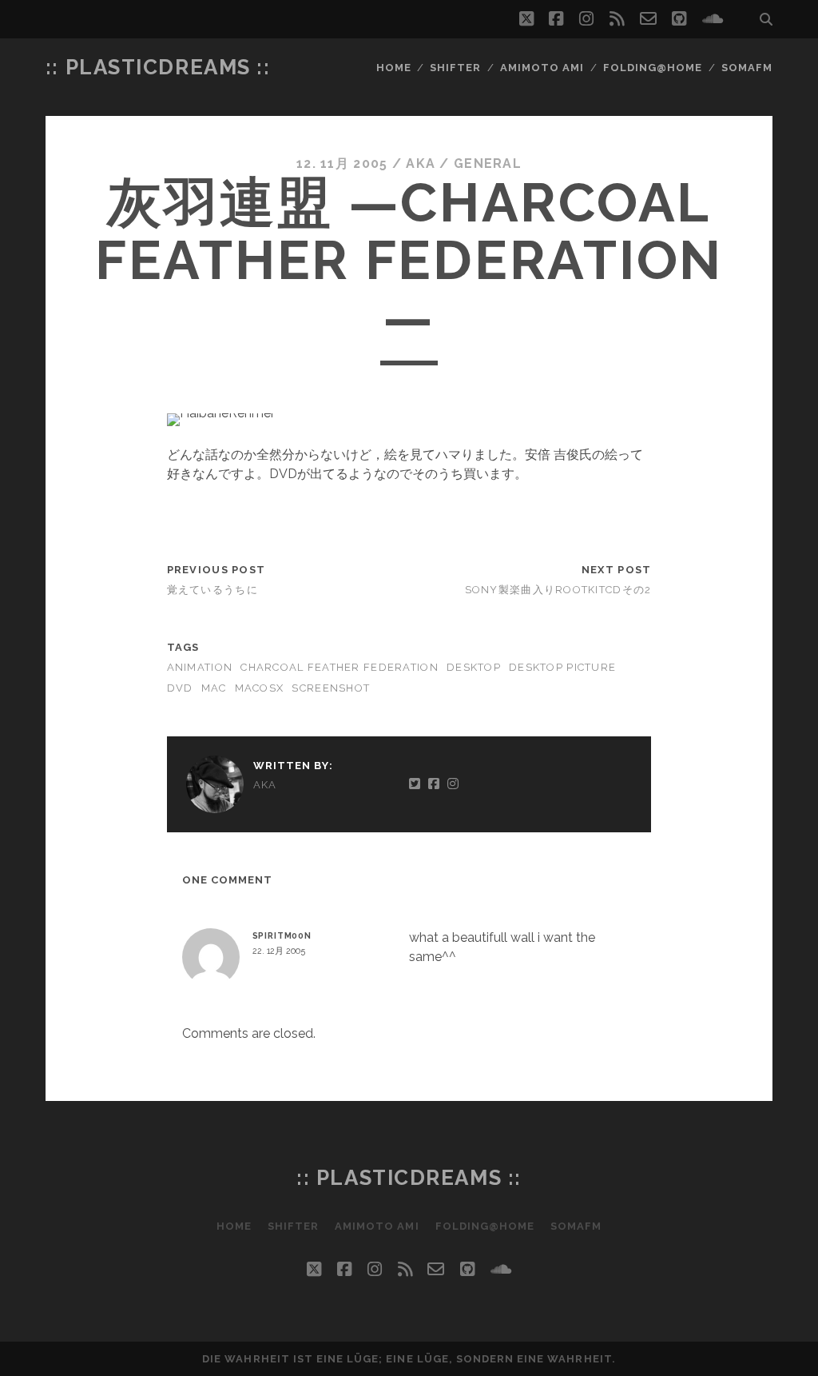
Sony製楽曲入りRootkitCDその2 (558, 590)
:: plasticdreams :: (158, 67)
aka (420, 163)
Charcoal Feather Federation (339, 667)
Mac (214, 688)
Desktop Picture (562, 667)
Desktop (474, 667)
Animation (200, 667)
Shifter (455, 68)
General (488, 163)
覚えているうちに (212, 590)
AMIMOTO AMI (542, 68)
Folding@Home (653, 68)
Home (393, 68)
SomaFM (746, 68)
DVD (180, 688)
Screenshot (331, 688)
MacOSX (259, 688)
